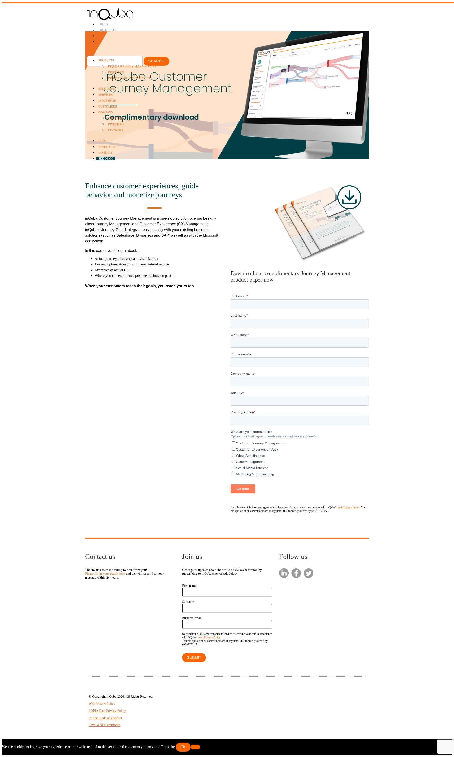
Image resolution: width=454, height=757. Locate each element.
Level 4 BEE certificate (104, 725)
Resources (108, 30)
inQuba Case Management (129, 78)
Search (156, 61)
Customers (107, 106)
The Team (115, 118)
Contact (105, 152)
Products (106, 60)
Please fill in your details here (105, 573)
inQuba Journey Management (132, 66)
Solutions (106, 89)
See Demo (106, 158)
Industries (107, 100)
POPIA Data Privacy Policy (107, 711)
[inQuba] (110, 19)
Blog (104, 24)
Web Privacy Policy (348, 507)
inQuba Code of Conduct (105, 718)
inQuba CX (116, 72)
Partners (115, 130)
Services (105, 94)
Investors (116, 124)
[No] (195, 747)
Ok (183, 747)
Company (105, 112)
